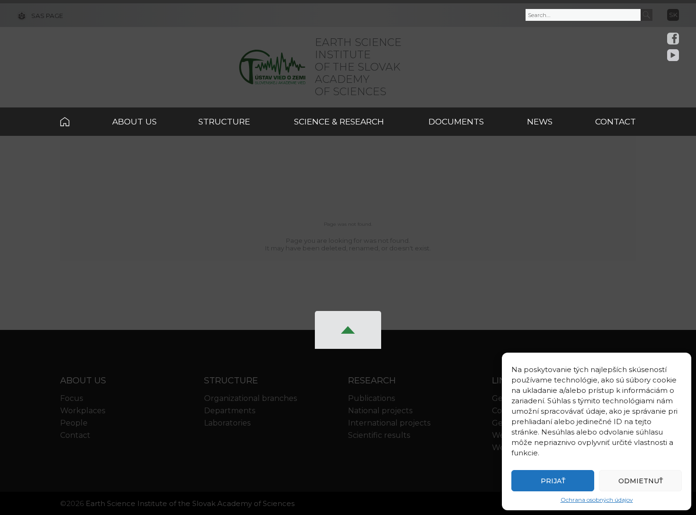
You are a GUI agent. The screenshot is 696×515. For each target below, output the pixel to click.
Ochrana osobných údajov (597, 499)
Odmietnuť (640, 481)
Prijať (553, 481)
